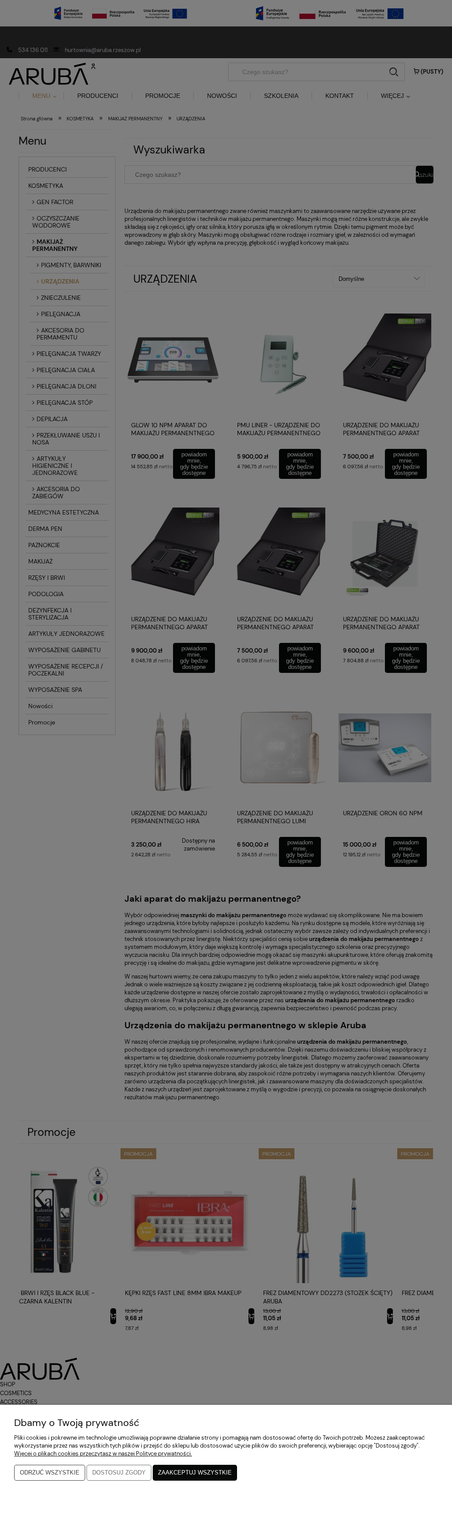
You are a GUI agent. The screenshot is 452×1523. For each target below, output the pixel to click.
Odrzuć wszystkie (49, 1472)
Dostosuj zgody (119, 1472)
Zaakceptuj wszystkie (195, 1472)
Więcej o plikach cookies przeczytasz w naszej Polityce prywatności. (103, 1453)
